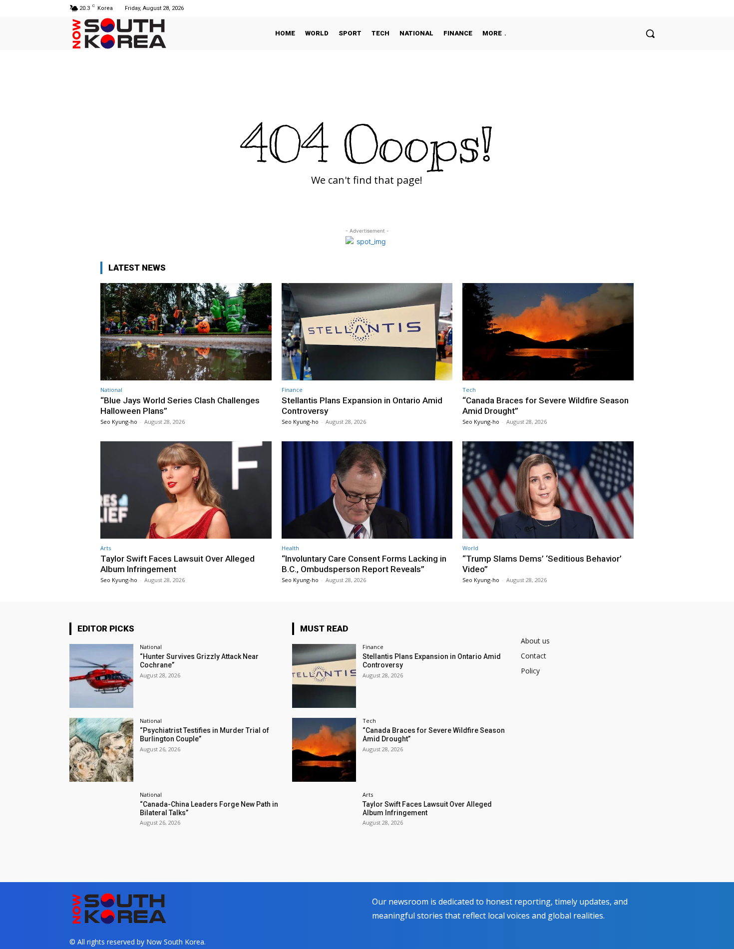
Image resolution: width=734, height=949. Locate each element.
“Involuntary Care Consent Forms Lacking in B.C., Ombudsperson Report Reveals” (364, 564)
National (111, 389)
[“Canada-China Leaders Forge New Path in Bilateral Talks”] (101, 824)
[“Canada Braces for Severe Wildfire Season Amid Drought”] (548, 331)
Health (290, 548)
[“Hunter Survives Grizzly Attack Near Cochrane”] (101, 676)
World (470, 548)
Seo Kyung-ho (118, 421)
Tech (469, 389)
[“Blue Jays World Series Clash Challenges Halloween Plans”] (186, 331)
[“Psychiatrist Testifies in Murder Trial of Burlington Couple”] (101, 750)
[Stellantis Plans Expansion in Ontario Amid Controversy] (367, 331)
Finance (292, 389)
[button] (650, 33)
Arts (105, 548)
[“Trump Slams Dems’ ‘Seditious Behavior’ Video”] (548, 490)
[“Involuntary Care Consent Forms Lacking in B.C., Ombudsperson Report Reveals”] (367, 490)
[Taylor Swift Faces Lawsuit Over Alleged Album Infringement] (186, 490)
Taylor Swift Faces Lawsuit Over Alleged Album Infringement (427, 808)
